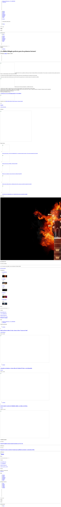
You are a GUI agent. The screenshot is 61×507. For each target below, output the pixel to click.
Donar (3, 17)
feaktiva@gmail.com (3, 315)
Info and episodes (3, 268)
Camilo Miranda (2, 332)
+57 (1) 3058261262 (3, 313)
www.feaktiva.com (3, 461)
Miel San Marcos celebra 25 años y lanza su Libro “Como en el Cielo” (14, 330)
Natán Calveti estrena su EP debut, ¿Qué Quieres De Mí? (9, 163)
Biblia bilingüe (10, 101)
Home (3, 483)
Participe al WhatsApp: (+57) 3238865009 (8, 1)
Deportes (3, 15)
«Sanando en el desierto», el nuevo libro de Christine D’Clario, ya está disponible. (16, 368)
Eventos (3, 37)
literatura (16, 101)
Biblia (6, 101)
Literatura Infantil (20, 101)
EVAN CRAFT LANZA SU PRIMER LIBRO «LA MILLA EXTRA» (14, 405)
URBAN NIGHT (4, 299)
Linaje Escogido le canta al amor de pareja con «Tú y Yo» (11, 443)
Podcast (3, 16)
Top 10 (3, 475)
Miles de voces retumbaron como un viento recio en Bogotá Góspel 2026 (12, 173)
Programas (3, 14)
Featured (3, 364)
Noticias (3, 12)
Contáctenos (4, 322)
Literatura (3, 48)
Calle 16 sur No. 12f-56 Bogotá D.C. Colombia (4, 317)
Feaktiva (5, 53)
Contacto (3, 486)
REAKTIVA (3, 292)
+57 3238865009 (3, 463)
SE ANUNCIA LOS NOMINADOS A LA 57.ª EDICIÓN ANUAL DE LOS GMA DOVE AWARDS (14, 194)
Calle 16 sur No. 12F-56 (4, 466)
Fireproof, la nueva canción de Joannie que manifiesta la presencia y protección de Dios (17, 449)
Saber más (1, 471)
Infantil (13, 101)
